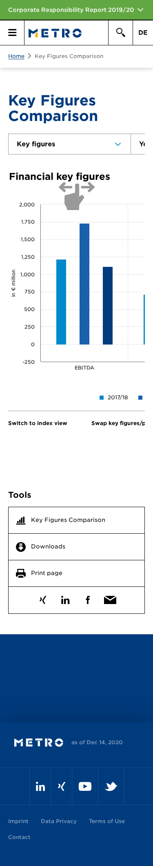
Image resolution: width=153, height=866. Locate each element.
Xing (43, 598)
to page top (76, 676)
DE (143, 32)
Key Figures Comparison (69, 56)
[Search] (120, 32)
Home (16, 56)
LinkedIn (65, 598)
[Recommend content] (110, 598)
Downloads (48, 546)
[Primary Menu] (12, 32)
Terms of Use (107, 821)
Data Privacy (59, 821)
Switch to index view (37, 423)
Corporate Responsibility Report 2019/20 (71, 10)
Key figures (36, 144)
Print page (46, 573)
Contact (19, 837)
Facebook (88, 598)
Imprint (18, 821)
